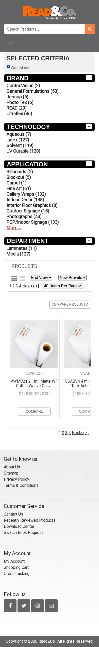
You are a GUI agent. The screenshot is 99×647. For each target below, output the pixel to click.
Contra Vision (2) (23, 85)
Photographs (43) (24, 216)
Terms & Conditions (21, 485)
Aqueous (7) (19, 134)
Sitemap (11, 473)
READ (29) (17, 108)
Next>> (28, 286)
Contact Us (13, 514)
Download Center (19, 526)
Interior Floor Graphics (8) (32, 205)
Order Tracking (16, 573)
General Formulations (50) (33, 91)
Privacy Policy (16, 479)
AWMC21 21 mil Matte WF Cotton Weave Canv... (34, 383)
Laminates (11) (22, 248)
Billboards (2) (20, 171)
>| (37, 286)
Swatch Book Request (23, 532)
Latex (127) (18, 139)
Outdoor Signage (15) (28, 210)
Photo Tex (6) (20, 102)
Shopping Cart (16, 567)
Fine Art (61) (19, 188)
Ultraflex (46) (19, 113)
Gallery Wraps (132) (26, 194)
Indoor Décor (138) (25, 199)
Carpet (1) (17, 182)
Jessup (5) (17, 96)
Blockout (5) (19, 177)
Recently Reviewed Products (29, 520)
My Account (14, 561)
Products (24, 266)
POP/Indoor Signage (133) (33, 222)
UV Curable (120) (23, 151)
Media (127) (18, 254)
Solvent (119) (20, 145)
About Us (12, 467)
